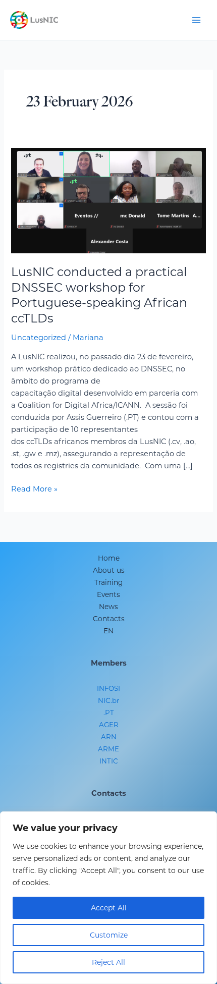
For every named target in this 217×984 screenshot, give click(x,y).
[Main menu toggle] (196, 20)
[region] (108, 897)
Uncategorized (38, 337)
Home (109, 558)
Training (108, 582)
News (108, 607)
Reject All (108, 962)
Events (108, 594)
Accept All (109, 907)
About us (109, 570)
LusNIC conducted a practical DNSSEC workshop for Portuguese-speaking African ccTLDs (99, 294)
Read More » (34, 488)
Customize (109, 935)
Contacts (109, 619)
